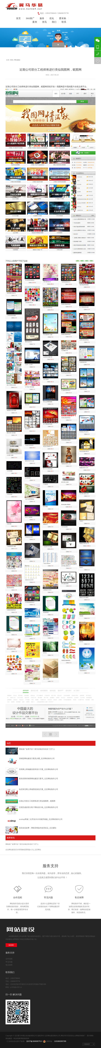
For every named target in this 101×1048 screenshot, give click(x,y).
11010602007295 (60, 1041)
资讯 (11, 60)
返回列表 (50, 734)
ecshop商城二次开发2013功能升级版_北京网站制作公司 (40, 819)
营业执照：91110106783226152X (17, 1038)
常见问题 (48, 897)
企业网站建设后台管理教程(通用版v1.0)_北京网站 (23, 850)
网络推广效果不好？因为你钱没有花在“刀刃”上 (37, 749)
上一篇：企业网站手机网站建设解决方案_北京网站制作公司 (45, 734)
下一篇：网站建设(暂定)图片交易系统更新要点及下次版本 (56, 734)
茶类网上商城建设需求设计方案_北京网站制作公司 (38, 769)
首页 (18, 18)
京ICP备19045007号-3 (34, 1041)
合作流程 (17, 897)
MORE (11, 945)
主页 (7, 60)
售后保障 (79, 897)
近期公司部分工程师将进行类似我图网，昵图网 (37, 801)
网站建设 (17, 60)
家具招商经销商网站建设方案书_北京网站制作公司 (38, 779)
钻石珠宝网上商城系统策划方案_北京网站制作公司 (38, 789)
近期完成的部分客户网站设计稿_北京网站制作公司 (38, 807)
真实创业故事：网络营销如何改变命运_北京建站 (37, 828)
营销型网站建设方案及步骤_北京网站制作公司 (37, 758)
